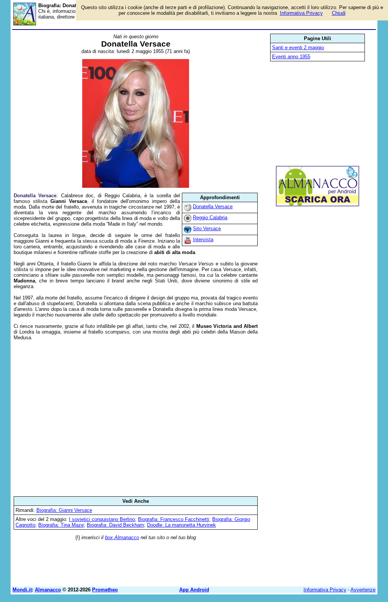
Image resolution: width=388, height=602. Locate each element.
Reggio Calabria (210, 217)
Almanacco (48, 590)
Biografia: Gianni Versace (64, 510)
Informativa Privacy (325, 590)
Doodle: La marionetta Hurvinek (181, 525)
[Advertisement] (136, 418)
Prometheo (105, 590)
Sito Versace (207, 228)
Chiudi (339, 13)
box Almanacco (122, 537)
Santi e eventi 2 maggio (298, 47)
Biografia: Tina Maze (61, 525)
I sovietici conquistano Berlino (102, 519)
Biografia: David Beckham (115, 525)
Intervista (203, 239)
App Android (194, 590)
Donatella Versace (213, 206)
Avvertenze (362, 590)
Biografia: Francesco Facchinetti (173, 519)
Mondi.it (22, 590)
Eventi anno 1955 (291, 56)
